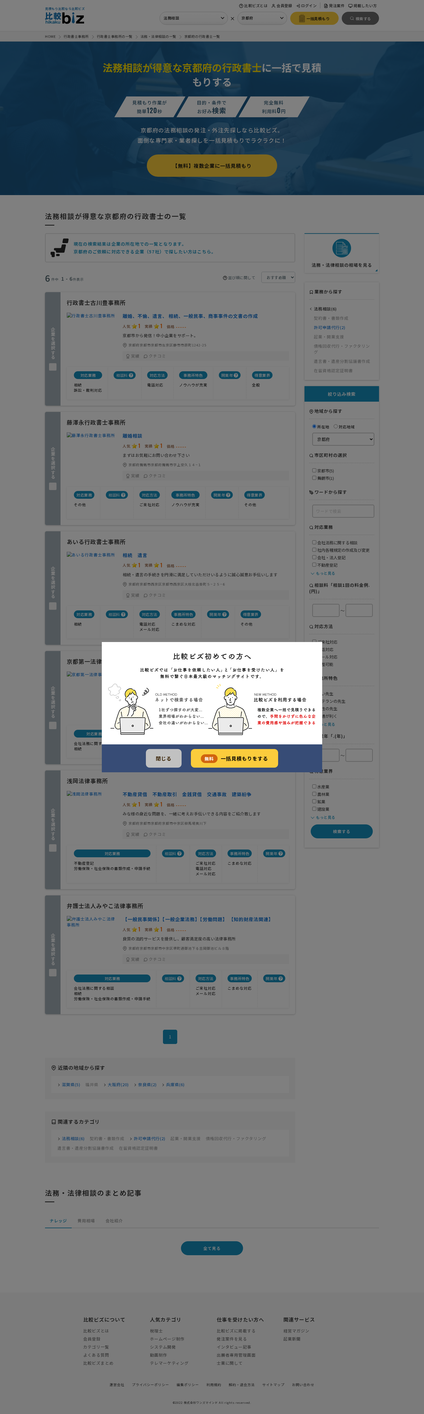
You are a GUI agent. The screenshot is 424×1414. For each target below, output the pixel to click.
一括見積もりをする (236, 758)
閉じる (164, 758)
